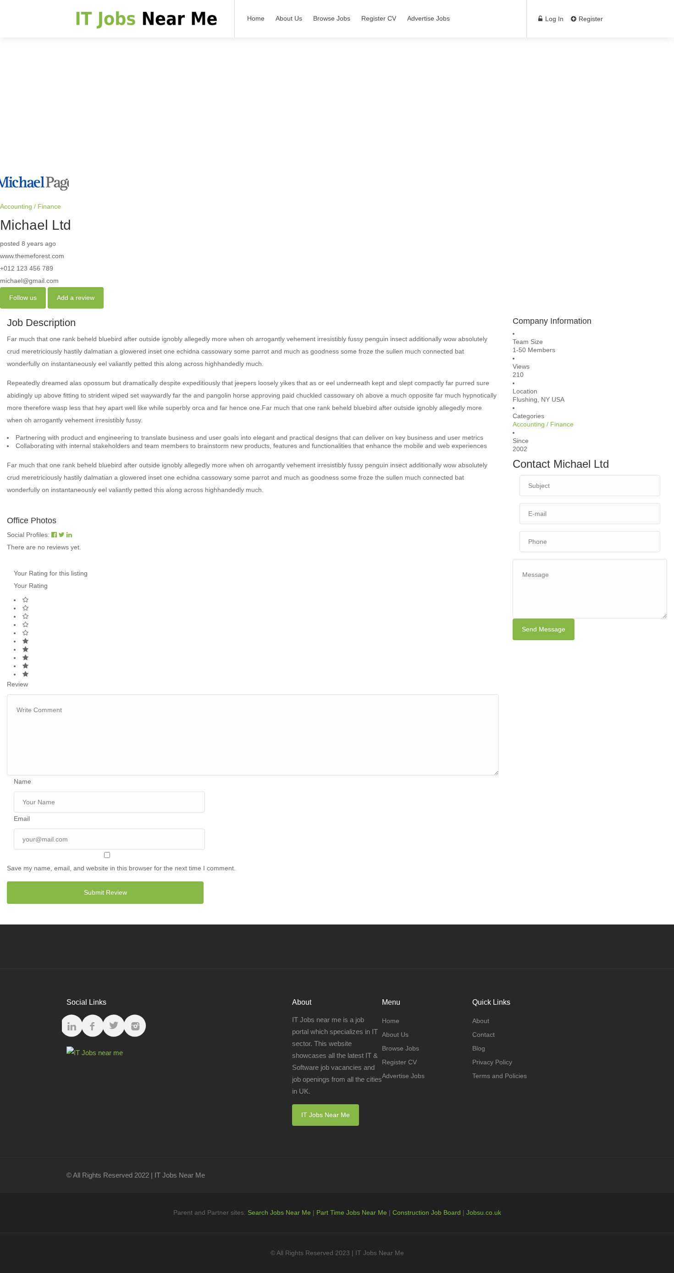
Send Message (543, 629)
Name (22, 781)
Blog (478, 1048)
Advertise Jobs (428, 18)
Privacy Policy (492, 1062)
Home (256, 18)
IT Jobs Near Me (325, 1114)
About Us (289, 18)
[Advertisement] (337, 102)
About (480, 1020)
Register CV (378, 18)
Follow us (23, 297)
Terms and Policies (499, 1075)
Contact (483, 1034)
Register (590, 18)
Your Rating (31, 585)
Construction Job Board (426, 1212)
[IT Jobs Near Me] (144, 23)
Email (22, 818)
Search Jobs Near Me (279, 1212)
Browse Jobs (331, 18)
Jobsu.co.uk (483, 1212)
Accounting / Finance (30, 206)
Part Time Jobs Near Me (351, 1212)
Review (17, 684)
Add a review (75, 297)
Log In (553, 18)
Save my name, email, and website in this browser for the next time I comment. (121, 868)
